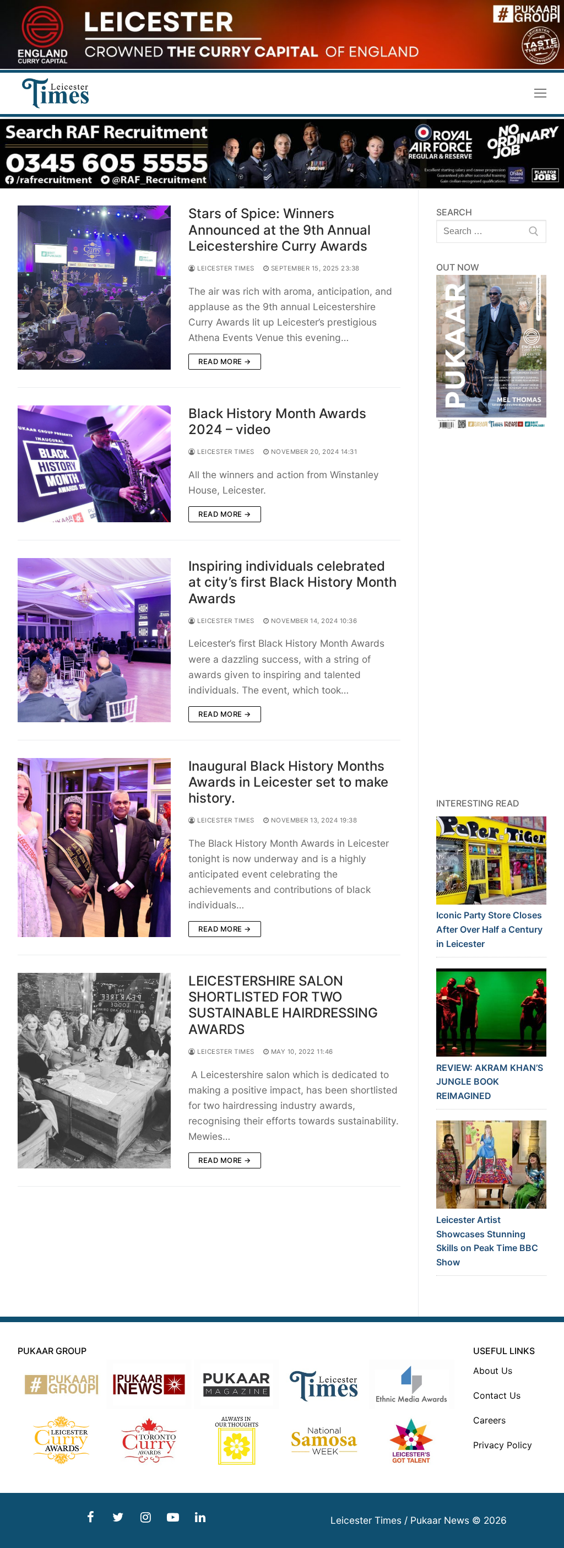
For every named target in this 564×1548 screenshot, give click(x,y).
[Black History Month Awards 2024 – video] (94, 463)
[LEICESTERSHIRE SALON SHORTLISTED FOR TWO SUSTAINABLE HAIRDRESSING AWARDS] (94, 1070)
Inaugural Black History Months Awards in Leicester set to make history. (288, 782)
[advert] (282, 66)
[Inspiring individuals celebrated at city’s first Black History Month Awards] (94, 640)
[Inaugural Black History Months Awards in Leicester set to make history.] (94, 847)
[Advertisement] (491, 613)
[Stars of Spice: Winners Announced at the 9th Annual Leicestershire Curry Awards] (94, 287)
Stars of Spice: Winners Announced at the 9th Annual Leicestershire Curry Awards (279, 229)
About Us (492, 1370)
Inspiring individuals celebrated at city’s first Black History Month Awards (292, 582)
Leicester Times (225, 268)
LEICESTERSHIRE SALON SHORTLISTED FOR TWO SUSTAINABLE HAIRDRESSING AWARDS (283, 1005)
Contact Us (496, 1395)
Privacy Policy (502, 1444)
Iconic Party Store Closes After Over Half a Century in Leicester (489, 929)
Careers (489, 1420)
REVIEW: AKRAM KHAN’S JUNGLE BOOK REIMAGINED (489, 1082)
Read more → (224, 361)
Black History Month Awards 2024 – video (277, 421)
